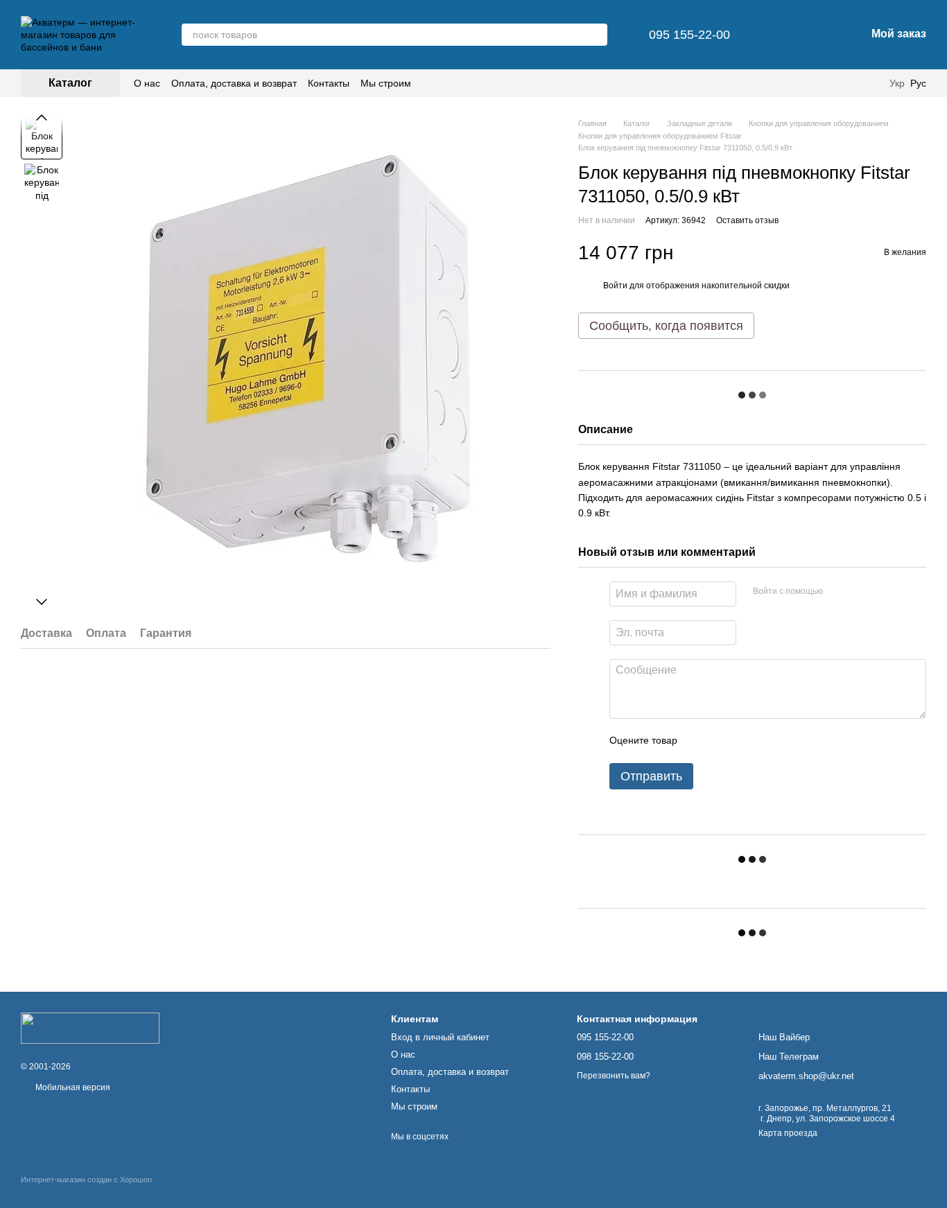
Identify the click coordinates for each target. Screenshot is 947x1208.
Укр (897, 83)
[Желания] (783, 35)
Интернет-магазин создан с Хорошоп (86, 1179)
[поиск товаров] (596, 35)
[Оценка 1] (700, 741)
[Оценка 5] (789, 741)
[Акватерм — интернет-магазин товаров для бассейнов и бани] (90, 1027)
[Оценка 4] (767, 741)
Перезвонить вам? (613, 1075)
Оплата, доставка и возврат (234, 83)
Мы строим (385, 83)
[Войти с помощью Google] (860, 592)
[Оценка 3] (744, 741)
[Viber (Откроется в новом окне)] (870, 83)
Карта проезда (787, 1133)
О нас (147, 83)
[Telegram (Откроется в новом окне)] (853, 83)
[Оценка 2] (722, 741)
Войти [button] (615, 285)
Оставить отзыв (747, 220)
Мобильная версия (71, 1087)
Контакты (328, 83)
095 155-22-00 (689, 34)
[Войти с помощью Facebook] (838, 592)
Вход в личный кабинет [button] (440, 1037)
